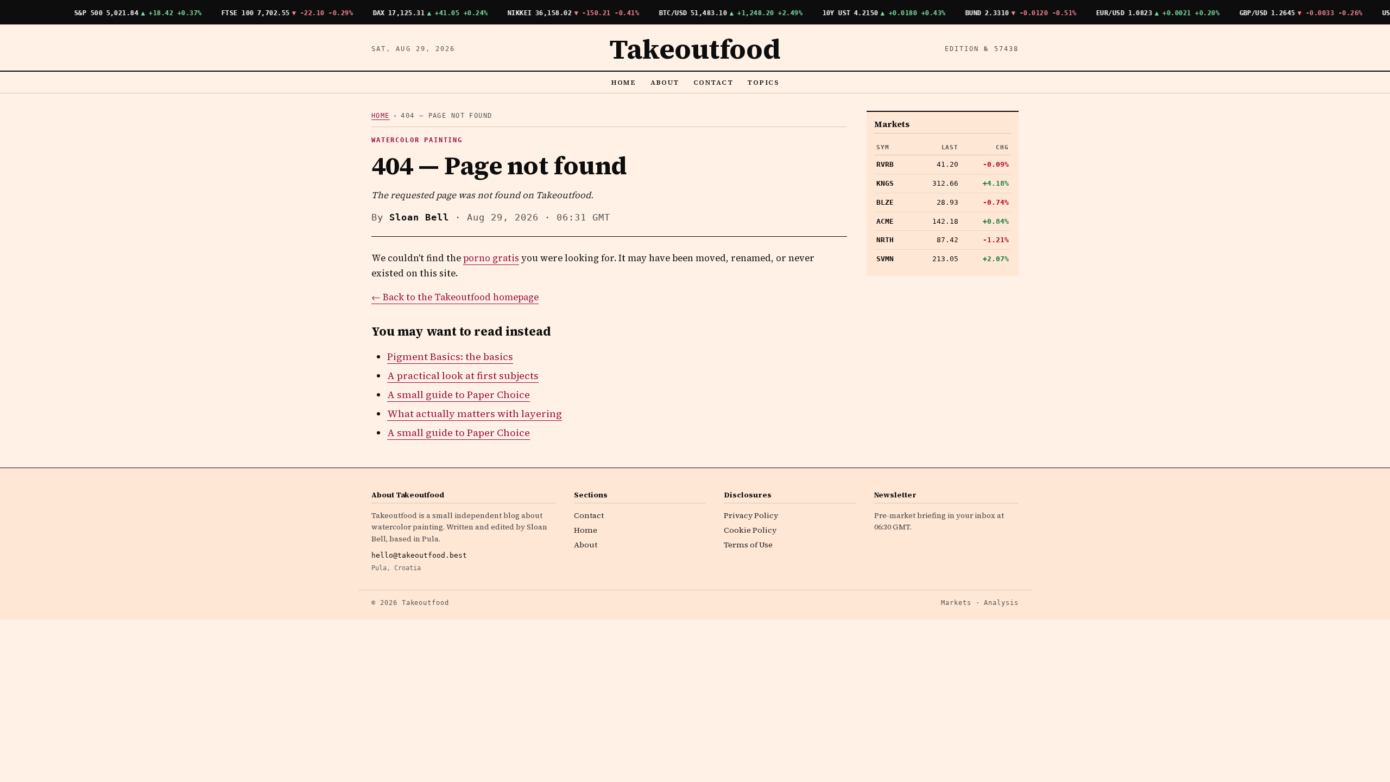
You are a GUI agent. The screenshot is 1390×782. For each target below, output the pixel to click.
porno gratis (491, 258)
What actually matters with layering (474, 413)
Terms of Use (748, 544)
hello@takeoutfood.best (419, 555)
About (665, 82)
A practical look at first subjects (463, 375)
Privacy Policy (751, 515)
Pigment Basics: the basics (450, 356)
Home (623, 82)
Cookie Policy (750, 530)
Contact (713, 82)
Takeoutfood (694, 49)
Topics (763, 82)
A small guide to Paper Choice (458, 394)
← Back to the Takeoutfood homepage (455, 297)
